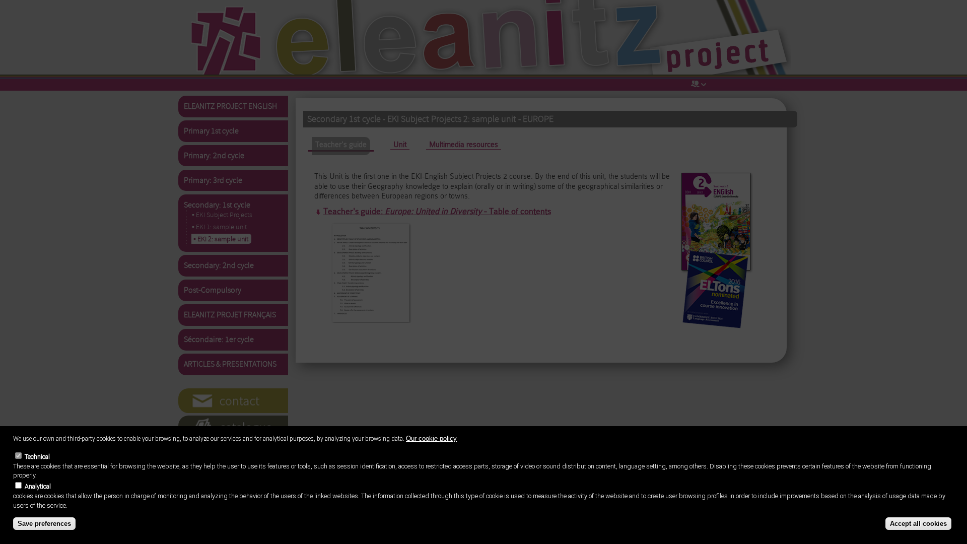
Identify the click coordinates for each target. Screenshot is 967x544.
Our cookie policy (431, 438)
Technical (37, 456)
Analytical (38, 486)
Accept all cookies (918, 523)
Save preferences (44, 523)
